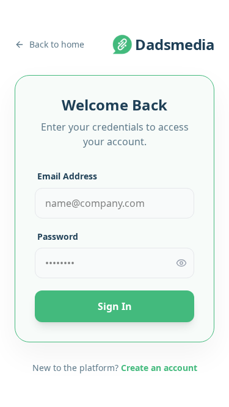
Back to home (56, 44)
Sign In (115, 306)
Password (57, 236)
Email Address (67, 176)
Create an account (159, 367)
